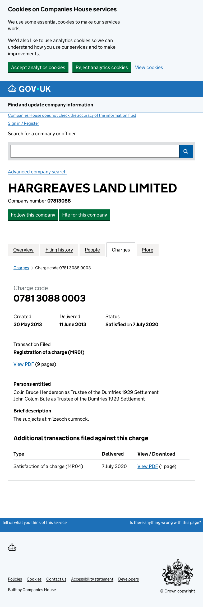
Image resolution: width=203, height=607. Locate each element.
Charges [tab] (121, 250)
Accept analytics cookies (38, 67)
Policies (15, 579)
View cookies (149, 67)
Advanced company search (37, 172)
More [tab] (147, 250)
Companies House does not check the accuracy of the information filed (72, 115)
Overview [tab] (23, 250)
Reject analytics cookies (102, 67)
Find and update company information (50, 105)
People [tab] (92, 250)
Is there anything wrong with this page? (165, 522)
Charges (21, 267)
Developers (128, 579)
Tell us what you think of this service (34, 522)
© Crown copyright (177, 590)
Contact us (56, 579)
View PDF (23, 364)
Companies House (39, 589)
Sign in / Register (23, 123)
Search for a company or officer (42, 134)
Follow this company (33, 215)
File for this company (84, 215)
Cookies (34, 579)
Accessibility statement (92, 579)
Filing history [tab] (59, 250)
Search (186, 151)
